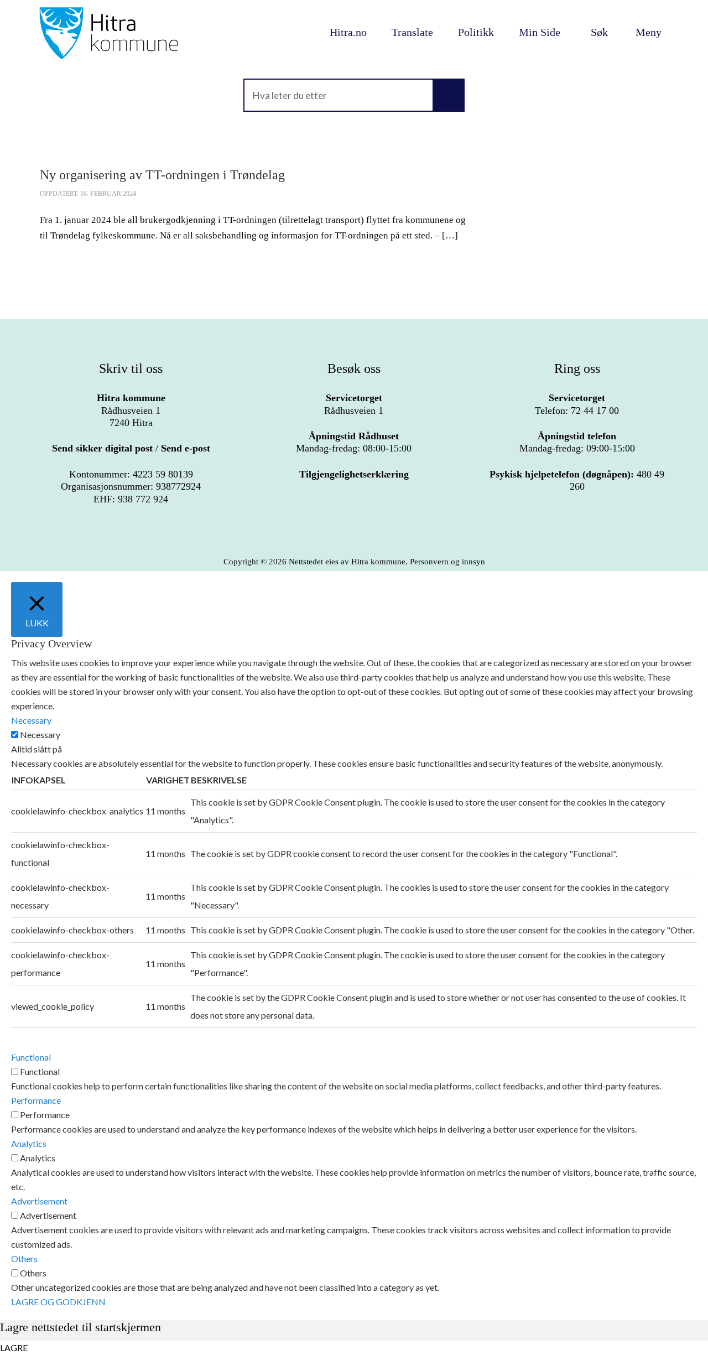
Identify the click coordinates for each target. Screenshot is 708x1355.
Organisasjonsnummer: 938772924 (131, 486)
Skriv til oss (131, 368)
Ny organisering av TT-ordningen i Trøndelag (162, 175)
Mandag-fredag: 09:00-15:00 (577, 442)
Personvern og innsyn (447, 561)
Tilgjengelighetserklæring (354, 474)
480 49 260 (577, 480)
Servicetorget (354, 397)
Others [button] (24, 1258)
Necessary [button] (31, 720)
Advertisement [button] (39, 1201)
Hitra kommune (131, 397)
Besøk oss (354, 368)
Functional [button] (31, 1057)
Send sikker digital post (102, 448)
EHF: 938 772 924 (130, 499)
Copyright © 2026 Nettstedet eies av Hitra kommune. (354, 561)
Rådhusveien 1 (353, 404)
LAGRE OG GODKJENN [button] (58, 1301)
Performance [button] (36, 1100)
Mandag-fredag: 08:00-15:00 (354, 442)
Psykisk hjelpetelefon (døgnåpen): (562, 474)
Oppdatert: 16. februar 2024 (88, 194)
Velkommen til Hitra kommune (131, 33)
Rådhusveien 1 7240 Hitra (131, 410)
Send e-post (185, 448)
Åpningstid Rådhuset (354, 436)
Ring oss (577, 368)
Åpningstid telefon (577, 436)
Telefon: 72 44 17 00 (577, 404)
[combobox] (354, 95)
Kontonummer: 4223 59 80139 (131, 474)
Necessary (40, 734)
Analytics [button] (28, 1143)
